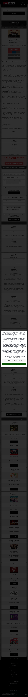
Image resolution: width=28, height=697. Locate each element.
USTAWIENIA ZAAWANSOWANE (14, 360)
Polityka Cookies (16, 357)
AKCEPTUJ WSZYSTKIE (14, 364)
